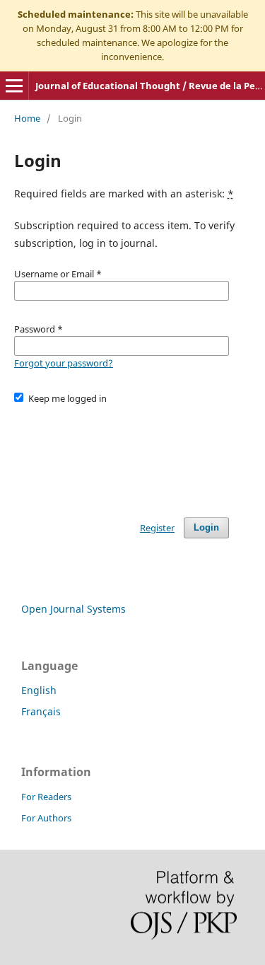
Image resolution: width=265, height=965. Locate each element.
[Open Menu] (14, 85)
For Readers (46, 796)
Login (206, 527)
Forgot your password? (63, 363)
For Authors (46, 817)
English (39, 690)
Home (27, 118)
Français (41, 711)
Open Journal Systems (73, 609)
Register (157, 527)
